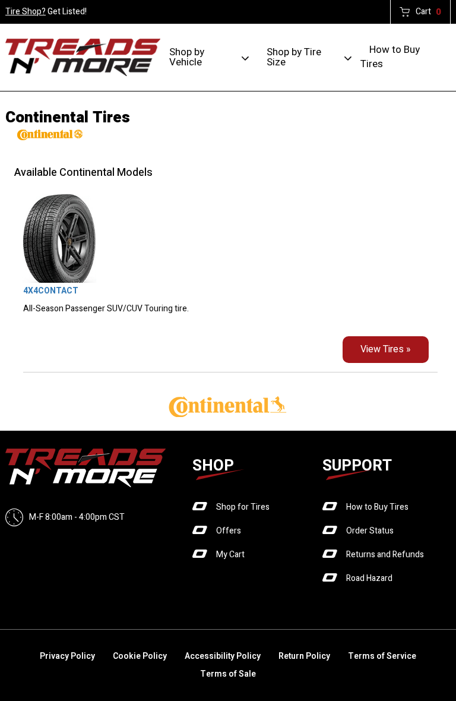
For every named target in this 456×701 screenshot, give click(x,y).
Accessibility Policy (223, 656)
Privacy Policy (67, 656)
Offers (228, 531)
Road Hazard (369, 578)
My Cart (230, 554)
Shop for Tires (243, 507)
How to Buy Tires (390, 56)
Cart (428, 11)
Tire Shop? (25, 11)
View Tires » (385, 349)
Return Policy (304, 656)
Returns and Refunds (385, 554)
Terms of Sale (228, 674)
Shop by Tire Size (294, 57)
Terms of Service (382, 656)
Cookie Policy (140, 656)
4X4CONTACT (50, 291)
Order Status (370, 531)
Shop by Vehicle (186, 57)
